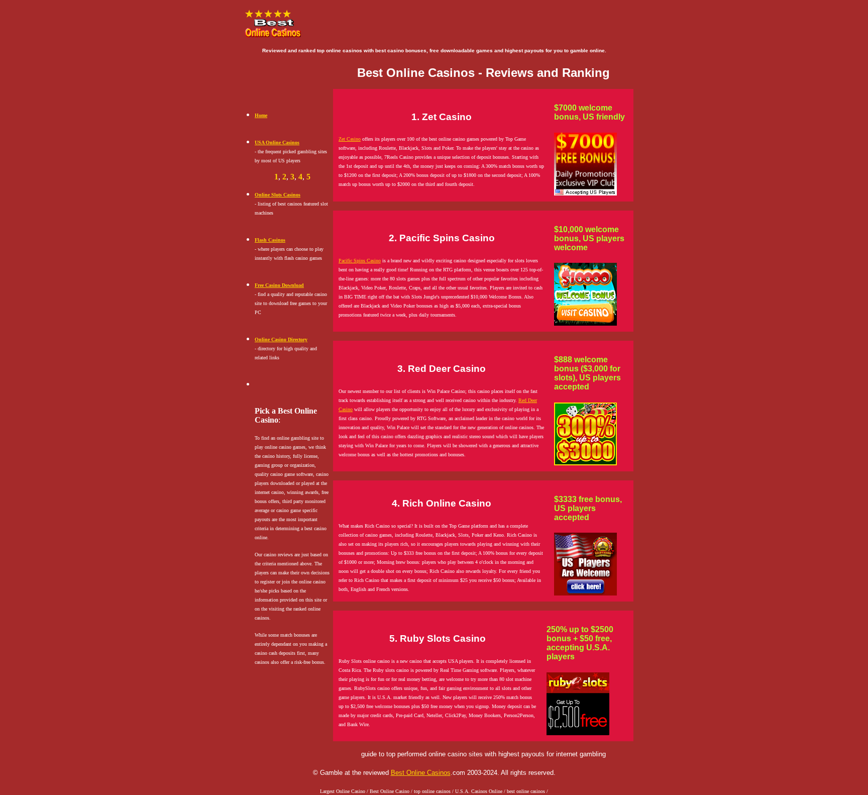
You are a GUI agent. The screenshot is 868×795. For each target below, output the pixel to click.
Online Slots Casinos (277, 194)
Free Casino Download (279, 285)
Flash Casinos (270, 240)
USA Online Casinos (277, 142)
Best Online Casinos (421, 772)
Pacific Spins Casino (360, 260)
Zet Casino (350, 139)
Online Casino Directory (281, 339)
